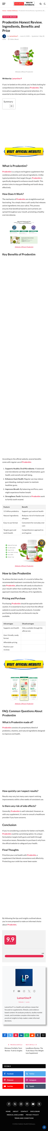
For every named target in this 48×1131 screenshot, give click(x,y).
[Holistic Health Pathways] (24, 4)
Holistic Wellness (12, 10)
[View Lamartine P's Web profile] (34, 991)
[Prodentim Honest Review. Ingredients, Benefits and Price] (24, 68)
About (15, 1111)
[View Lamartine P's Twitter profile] (29, 991)
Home (4, 10)
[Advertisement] (24, 357)
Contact (24, 1111)
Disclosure (35, 1111)
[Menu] (3, 3)
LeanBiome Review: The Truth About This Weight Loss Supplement (35, 1050)
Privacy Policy (32, 1115)
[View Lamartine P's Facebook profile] (14, 991)
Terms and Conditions (24, 1118)
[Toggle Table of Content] (10, 106)
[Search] (40, 3)
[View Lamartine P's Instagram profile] (24, 991)
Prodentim (34, 88)
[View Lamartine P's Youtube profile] (19, 991)
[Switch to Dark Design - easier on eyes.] (44, 4)
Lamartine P (13, 36)
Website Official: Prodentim (24, 247)
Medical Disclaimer (15, 1115)
